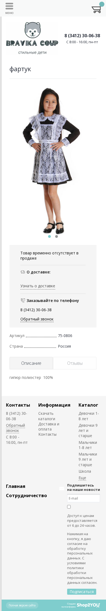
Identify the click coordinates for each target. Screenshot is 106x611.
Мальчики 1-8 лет (88, 445)
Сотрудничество (26, 495)
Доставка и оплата (48, 426)
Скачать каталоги (46, 416)
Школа (85, 471)
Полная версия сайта (22, 605)
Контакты (18, 405)
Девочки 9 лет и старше (88, 430)
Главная (15, 486)
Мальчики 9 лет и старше (88, 459)
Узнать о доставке (37, 285)
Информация (54, 405)
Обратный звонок (37, 319)
